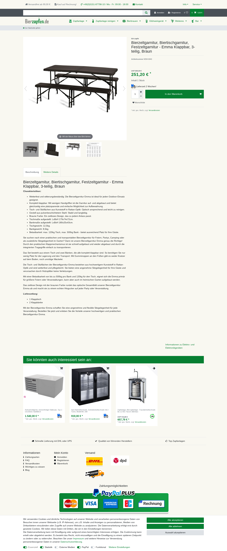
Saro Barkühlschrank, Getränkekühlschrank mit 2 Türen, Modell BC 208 (89, 411)
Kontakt (139, 4)
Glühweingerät (156, 21)
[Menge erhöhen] (141, 92)
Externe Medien (67, 547)
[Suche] (146, 12)
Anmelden (62, 457)
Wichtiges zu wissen (35, 467)
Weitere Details (50, 172)
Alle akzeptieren (175, 520)
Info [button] (185, 4)
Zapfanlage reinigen (106, 21)
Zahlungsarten (32, 457)
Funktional (101, 547)
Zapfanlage (79, 21)
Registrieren (63, 460)
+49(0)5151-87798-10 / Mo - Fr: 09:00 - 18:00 (105, 4)
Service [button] (196, 4)
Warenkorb (62, 463)
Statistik (48, 547)
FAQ (27, 460)
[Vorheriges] (25, 88)
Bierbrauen (132, 21)
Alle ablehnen (175, 526)
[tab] (32, 172)
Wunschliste (139, 103)
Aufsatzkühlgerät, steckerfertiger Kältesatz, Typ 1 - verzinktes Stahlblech (44, 411)
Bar (197, 21)
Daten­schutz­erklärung (71, 542)
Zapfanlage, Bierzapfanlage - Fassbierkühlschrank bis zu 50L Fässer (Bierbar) (136, 411)
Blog (27, 470)
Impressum (78, 538)
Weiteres (179, 21)
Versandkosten (154, 110)
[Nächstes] (124, 88)
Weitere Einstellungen (119, 547)
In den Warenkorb (173, 94)
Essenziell (33, 547)
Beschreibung (32, 172)
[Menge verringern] (141, 96)
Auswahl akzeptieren (175, 532)
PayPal (85, 547)
